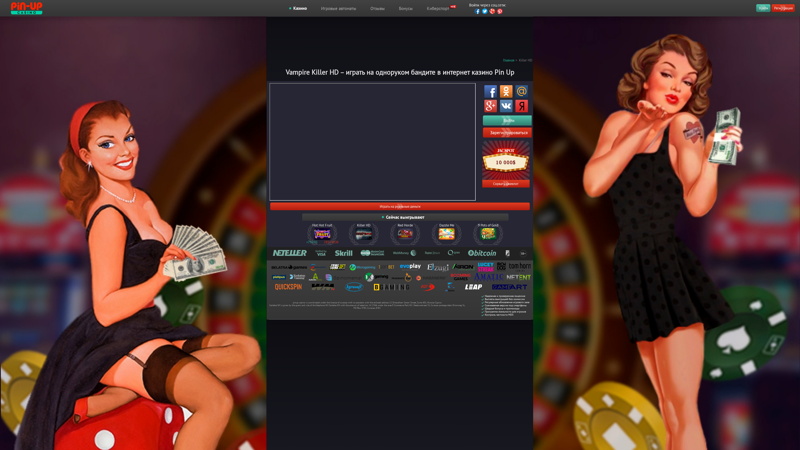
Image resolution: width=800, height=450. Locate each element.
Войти (763, 8)
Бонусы (406, 8)
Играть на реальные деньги (400, 206)
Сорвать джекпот (506, 183)
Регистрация (783, 8)
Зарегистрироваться (509, 132)
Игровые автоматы (338, 8)
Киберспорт (438, 8)
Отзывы (377, 8)
